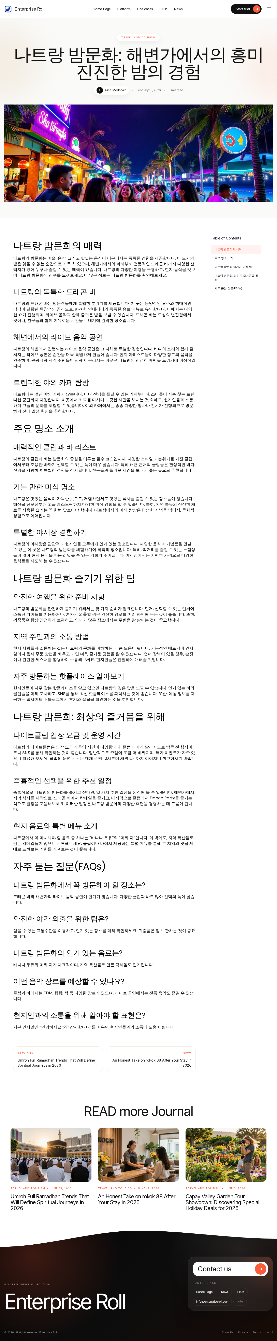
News (178, 9)
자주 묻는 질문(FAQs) (228, 288)
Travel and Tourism (138, 37)
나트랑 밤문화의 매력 (228, 249)
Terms (257, 1332)
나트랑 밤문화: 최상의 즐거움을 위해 (236, 277)
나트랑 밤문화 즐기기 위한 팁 (233, 266)
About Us (227, 1332)
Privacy (243, 1332)
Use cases (145, 9)
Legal (269, 1332)
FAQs (163, 9)
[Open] (269, 9)
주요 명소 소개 (224, 258)
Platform (124, 9)
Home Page (102, 9)
